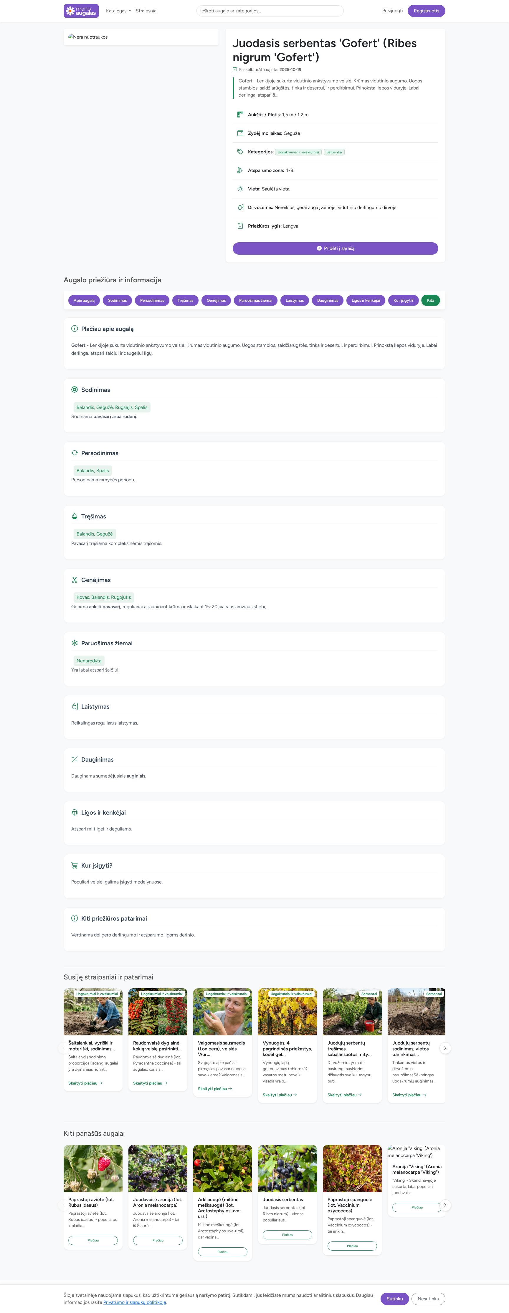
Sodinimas (117, 300)
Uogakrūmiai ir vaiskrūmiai (298, 152)
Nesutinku (428, 1299)
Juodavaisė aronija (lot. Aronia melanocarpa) (157, 1202)
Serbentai (334, 152)
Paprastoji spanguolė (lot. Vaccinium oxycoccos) (350, 1205)
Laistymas (295, 300)
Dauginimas (327, 300)
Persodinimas (152, 300)
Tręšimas (185, 300)
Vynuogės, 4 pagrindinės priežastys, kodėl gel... (287, 1048)
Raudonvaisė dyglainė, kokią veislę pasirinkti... (157, 1045)
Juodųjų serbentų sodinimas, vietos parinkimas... (411, 1048)
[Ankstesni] (64, 1048)
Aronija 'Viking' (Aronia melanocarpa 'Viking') (417, 1169)
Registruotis (426, 11)
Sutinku (395, 1299)
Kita (430, 300)
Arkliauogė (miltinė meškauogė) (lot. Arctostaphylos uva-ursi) (219, 1208)
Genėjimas (216, 300)
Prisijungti (392, 10)
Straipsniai (147, 11)
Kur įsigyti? (404, 300)
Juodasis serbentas (283, 1199)
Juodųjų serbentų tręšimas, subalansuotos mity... (350, 1048)
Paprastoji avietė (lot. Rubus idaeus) (91, 1202)
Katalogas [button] (117, 11)
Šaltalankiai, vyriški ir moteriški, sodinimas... (91, 1045)
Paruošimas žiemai (255, 300)
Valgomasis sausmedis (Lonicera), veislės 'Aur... (221, 1048)
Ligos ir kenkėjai (366, 300)
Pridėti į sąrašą (339, 248)
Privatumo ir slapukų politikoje (134, 1302)
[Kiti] (445, 1048)
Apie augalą (84, 300)
